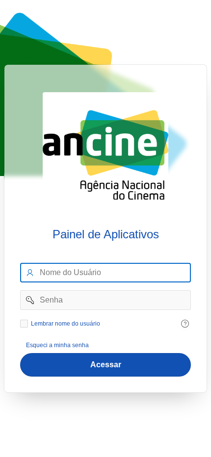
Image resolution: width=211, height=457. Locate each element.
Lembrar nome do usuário (65, 323)
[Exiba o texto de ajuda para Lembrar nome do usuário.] (185, 324)
